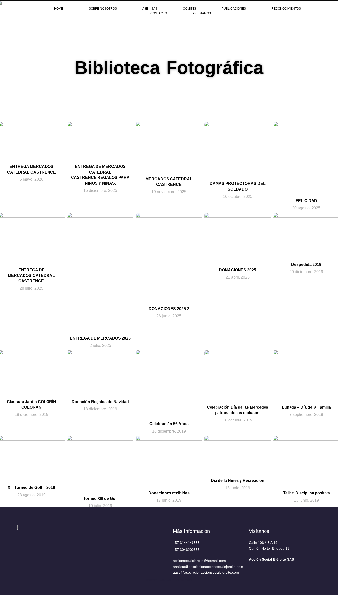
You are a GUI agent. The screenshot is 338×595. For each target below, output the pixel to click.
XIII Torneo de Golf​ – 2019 (31, 487)
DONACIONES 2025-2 (169, 309)
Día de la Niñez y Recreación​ (238, 480)
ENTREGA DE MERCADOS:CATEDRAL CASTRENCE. (31, 275)
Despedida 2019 (306, 264)
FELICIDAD (306, 201)
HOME (58, 8)
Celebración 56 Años (169, 424)
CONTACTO (158, 13)
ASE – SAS (149, 8)
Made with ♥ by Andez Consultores (169, 580)
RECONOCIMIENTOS (286, 8)
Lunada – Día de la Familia (306, 407)
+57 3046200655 (186, 550)
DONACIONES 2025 (237, 270)
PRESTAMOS (202, 13)
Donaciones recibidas (169, 493)
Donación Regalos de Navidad (100, 402)
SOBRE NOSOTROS (103, 8)
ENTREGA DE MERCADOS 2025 (100, 338)
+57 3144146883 (186, 543)
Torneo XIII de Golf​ (100, 498)
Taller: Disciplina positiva (306, 493)
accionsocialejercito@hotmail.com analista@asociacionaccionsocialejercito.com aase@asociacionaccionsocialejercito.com (208, 566)
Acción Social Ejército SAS (271, 559)
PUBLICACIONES (234, 8)
